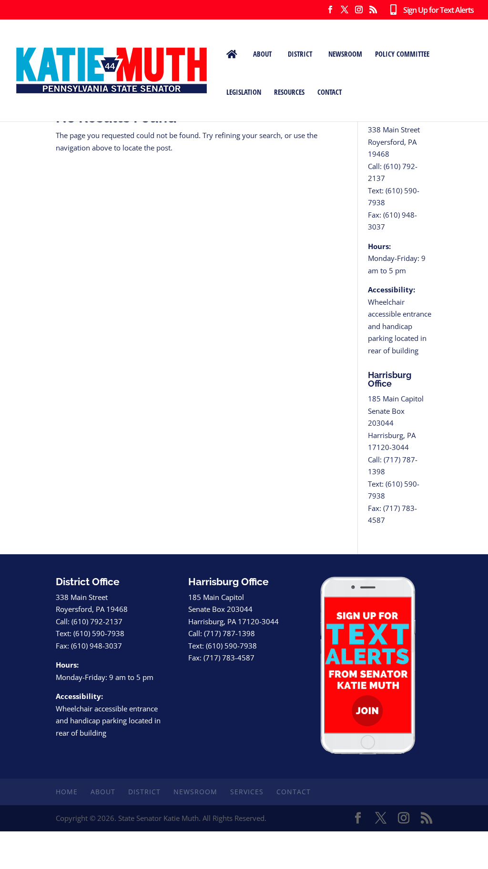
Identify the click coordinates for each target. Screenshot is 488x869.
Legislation (243, 92)
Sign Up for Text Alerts (435, 10)
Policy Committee (402, 54)
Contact (329, 92)
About (262, 54)
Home (67, 791)
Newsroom (345, 54)
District (300, 54)
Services (247, 791)
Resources (289, 92)
